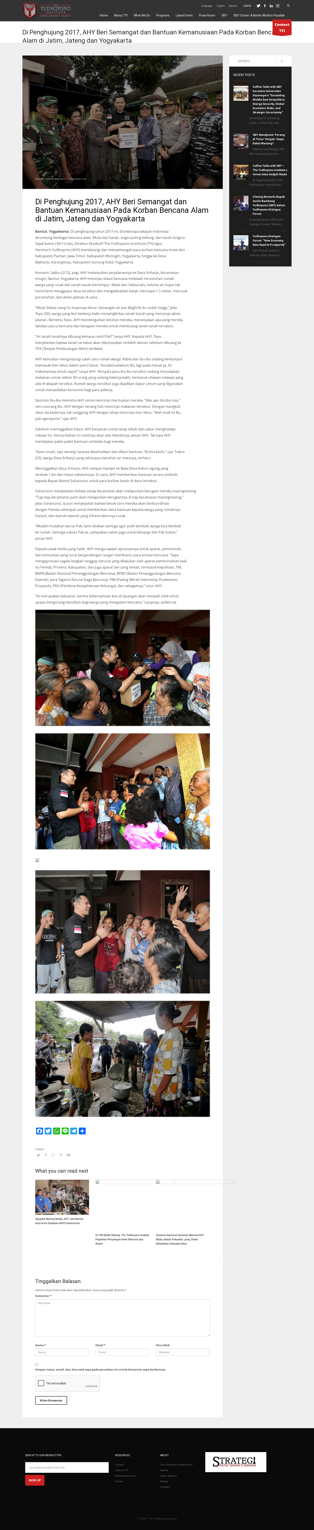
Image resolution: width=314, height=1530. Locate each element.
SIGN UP (35, 1480)
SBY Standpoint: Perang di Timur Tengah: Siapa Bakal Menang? (269, 139)
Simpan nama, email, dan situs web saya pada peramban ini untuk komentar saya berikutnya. (100, 1369)
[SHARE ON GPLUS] (53, 1155)
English (221, 5)
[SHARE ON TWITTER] (38, 1155)
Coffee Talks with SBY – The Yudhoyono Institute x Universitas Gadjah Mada (270, 170)
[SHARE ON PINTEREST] (61, 1155)
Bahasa (233, 5)
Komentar (43, 1296)
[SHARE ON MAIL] (68, 1155)
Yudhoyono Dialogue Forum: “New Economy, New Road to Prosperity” (269, 240)
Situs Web (163, 1345)
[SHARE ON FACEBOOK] (46, 1155)
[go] (281, 61)
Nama (40, 1345)
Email (100, 1345)
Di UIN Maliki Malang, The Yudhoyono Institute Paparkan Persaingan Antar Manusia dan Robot (122, 1239)
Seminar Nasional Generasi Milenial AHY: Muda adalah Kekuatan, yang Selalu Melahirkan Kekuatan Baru (180, 1239)
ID (85, 178)
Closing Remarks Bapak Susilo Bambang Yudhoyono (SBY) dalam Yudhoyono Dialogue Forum (269, 205)
